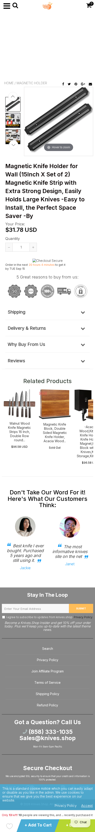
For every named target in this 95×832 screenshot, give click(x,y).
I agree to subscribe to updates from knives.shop (49, 617)
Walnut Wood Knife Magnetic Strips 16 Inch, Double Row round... (19, 431)
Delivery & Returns (27, 328)
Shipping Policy (47, 694)
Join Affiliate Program (47, 671)
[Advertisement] (47, 46)
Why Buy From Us (26, 344)
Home (9, 83)
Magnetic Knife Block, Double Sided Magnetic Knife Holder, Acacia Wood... (55, 432)
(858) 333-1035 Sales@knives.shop (47, 735)
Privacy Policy (82, 617)
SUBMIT (81, 608)
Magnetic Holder (32, 83)
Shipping (16, 312)
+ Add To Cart (38, 825)
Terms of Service (47, 682)
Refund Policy (47, 705)
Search (47, 648)
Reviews (16, 360)
